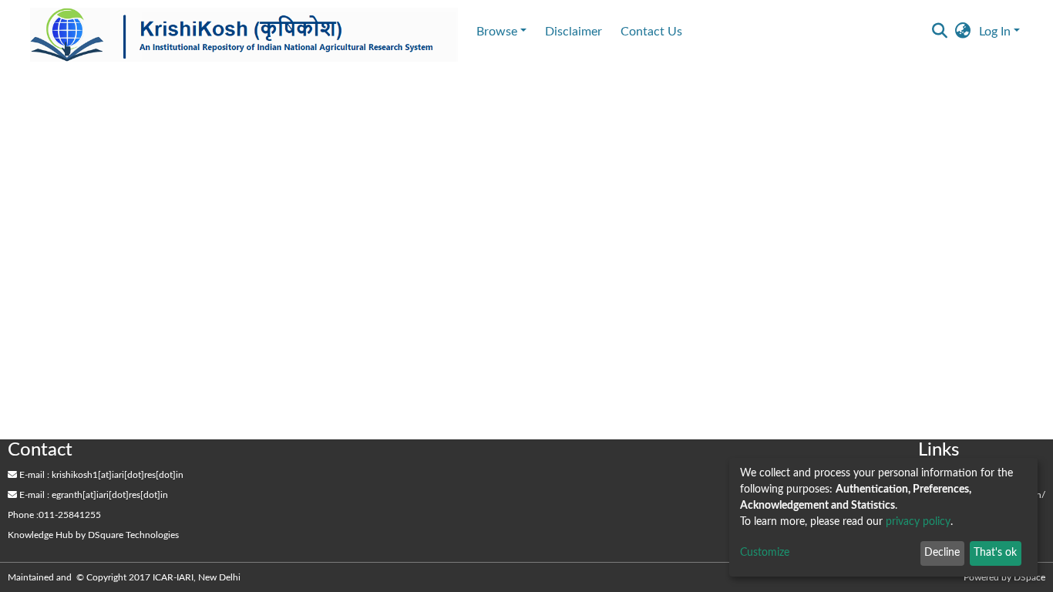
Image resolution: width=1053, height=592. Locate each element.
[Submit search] (940, 32)
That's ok (995, 552)
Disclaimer (573, 31)
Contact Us (651, 31)
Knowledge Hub (40, 535)
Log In (995, 31)
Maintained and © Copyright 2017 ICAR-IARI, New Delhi (125, 577)
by (93, 535)
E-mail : (33, 474)
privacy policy (918, 521)
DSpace (1029, 577)
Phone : (23, 515)
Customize (764, 552)
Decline (942, 552)
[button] (963, 31)
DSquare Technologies (133, 535)
